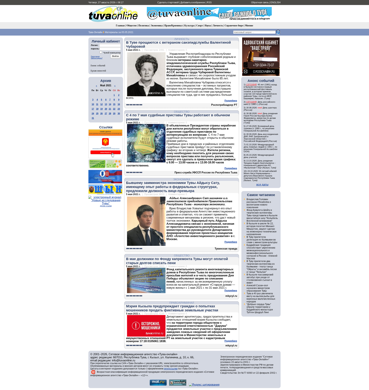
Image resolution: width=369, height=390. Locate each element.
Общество (131, 25)
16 (119, 104)
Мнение (249, 25)
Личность (218, 25)
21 (110, 109)
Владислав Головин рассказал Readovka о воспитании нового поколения (259, 203)
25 (97, 113)
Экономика (157, 25)
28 (110, 113)
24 (93, 113)
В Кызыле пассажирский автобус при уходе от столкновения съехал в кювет (260, 278)
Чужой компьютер (112, 53)
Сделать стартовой (168, 2)
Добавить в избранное (192, 2)
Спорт (199, 25)
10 (93, 104)
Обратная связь (260, 2)
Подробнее (230, 100)
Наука (208, 25)
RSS (209, 2)
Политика (143, 25)
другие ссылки (106, 206)
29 (114, 113)
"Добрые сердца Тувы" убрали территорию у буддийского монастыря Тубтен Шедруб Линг (260, 308)
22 (114, 109)
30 (119, 113)
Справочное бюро (234, 25)
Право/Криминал (173, 25)
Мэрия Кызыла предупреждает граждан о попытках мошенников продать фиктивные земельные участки (172, 308)
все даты (262, 184)
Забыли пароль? (96, 58)
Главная (120, 25)
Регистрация (95, 56)
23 (119, 109)
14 (110, 104)
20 (106, 109)
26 (101, 113)
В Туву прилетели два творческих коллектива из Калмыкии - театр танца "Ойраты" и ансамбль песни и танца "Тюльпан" (262, 266)
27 (106, 113)
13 (106, 104)
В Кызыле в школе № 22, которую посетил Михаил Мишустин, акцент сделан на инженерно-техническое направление (262, 229)
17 (93, 109)
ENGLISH (275, 2)
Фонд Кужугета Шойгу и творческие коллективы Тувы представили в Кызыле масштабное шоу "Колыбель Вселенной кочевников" (262, 215)
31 (93, 118)
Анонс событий (97, 65)
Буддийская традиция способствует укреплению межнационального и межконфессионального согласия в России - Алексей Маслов (262, 252)
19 (101, 109)
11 (97, 104)
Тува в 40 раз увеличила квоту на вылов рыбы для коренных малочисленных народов (261, 297)
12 (101, 104)
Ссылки (105, 127)
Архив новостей (98, 70)
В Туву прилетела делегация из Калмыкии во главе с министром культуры (262, 240)
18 (97, 109)
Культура (189, 25)
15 (114, 104)
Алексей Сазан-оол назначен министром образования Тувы (258, 288)
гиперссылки (171, 368)
